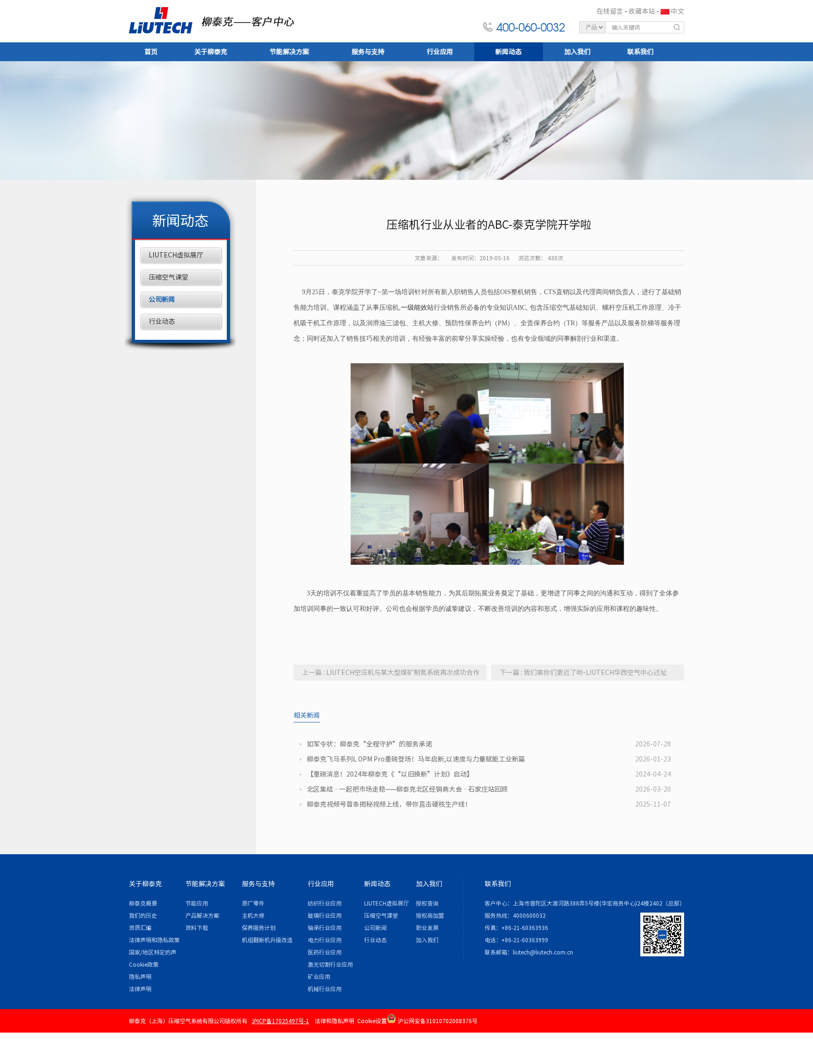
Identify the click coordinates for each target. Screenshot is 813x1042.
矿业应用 (319, 976)
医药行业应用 (325, 952)
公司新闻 (162, 299)
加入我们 (577, 51)
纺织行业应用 (325, 903)
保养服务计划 (259, 927)
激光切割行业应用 (330, 964)
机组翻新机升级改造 (267, 940)
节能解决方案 (289, 51)
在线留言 (610, 11)
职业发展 (427, 927)
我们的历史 (143, 915)
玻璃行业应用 (325, 915)
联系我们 (640, 51)
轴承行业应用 (325, 927)
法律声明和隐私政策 (154, 940)
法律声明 (140, 989)
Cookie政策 (144, 964)
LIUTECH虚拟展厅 (176, 255)
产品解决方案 (202, 915)
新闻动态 (508, 51)
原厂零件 (253, 903)
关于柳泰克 (210, 51)
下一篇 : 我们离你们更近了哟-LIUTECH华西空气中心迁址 (583, 672)
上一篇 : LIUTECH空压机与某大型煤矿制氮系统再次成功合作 (390, 672)
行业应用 (440, 51)
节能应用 (196, 903)
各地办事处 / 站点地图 (652, 1035)
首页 (151, 51)
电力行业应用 (325, 940)
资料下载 (196, 927)
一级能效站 (417, 307)
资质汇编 (140, 927)
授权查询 (427, 903)
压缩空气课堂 (168, 277)
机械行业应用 (325, 989)
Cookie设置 (372, 1021)
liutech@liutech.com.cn (543, 952)
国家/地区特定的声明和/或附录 (152, 953)
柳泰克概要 (143, 903)
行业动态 (162, 321)
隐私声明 (140, 976)
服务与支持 (367, 51)
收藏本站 (642, 11)
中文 (677, 11)
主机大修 (253, 915)
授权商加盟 (430, 915)
